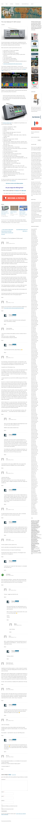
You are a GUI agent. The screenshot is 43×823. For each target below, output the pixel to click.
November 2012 (34, 450)
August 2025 (33, 245)
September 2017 (34, 372)
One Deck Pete (34, 533)
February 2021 (33, 317)
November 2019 (34, 337)
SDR (16, 221)
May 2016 (32, 394)
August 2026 (33, 229)
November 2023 (34, 273)
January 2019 (33, 351)
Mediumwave (33, 532)
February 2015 (33, 414)
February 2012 (33, 462)
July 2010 (32, 488)
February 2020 (33, 333)
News (15, 219)
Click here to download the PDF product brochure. (12, 63)
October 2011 (33, 468)
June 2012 (32, 457)
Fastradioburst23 (35, 527)
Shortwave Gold (34, 541)
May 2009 (32, 505)
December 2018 (33, 352)
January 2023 (33, 286)
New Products (12, 219)
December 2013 (33, 433)
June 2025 (32, 247)
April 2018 (32, 363)
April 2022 (32, 298)
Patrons (11, 3)
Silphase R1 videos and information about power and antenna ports (5, 212)
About (32, 3)
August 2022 (33, 293)
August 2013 (33, 438)
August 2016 (33, 390)
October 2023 (33, 274)
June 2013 (32, 441)
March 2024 (33, 268)
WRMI (39, 552)
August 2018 (33, 358)
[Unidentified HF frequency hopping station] (14, 208)
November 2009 (34, 499)
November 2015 (34, 402)
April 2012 (32, 460)
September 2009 (34, 501)
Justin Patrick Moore (35, 531)
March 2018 (33, 364)
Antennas (36, 520)
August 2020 (33, 325)
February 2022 (33, 301)
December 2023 (33, 272)
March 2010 (33, 493)
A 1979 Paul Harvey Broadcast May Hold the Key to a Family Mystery (36, 221)
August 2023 (33, 277)
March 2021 (33, 316)
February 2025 (33, 253)
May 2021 (32, 313)
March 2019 (33, 348)
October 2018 (33, 355)
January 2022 (33, 303)
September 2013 (34, 437)
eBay (39, 526)
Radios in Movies (34, 536)
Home (2, 3)
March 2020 (33, 332)
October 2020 (33, 323)
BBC (38, 520)
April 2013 (32, 444)
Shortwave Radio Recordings (34, 547)
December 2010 (33, 481)
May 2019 (32, 346)
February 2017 (33, 382)
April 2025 (32, 250)
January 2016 (33, 399)
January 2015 (33, 415)
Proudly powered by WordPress (6, 820)
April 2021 (32, 315)
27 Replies (3, 24)
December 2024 (33, 255)
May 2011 (32, 475)
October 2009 (33, 500)
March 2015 (33, 413)
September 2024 (34, 260)
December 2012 (33, 449)
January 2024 (33, 270)
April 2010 (32, 492)
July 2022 (32, 294)
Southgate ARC (34, 549)
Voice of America (34, 551)
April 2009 (32, 507)
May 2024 (32, 265)
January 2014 (33, 432)
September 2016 (34, 389)
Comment (3, 779)
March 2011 (33, 477)
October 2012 (33, 452)
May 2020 (32, 329)
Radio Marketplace (25, 3)
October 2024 (33, 258)
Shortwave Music (34, 542)
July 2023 (32, 278)
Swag (7, 3)
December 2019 (33, 336)
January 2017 (33, 383)
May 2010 (32, 491)
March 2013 (33, 445)
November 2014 (34, 418)
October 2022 (33, 290)
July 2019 (32, 343)
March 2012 (33, 461)
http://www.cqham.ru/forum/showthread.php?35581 (14, 308)
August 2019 (33, 341)
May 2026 (32, 233)
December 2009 (33, 497)
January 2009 (33, 511)
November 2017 (34, 370)
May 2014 (32, 426)
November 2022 (34, 289)
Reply (2, 297)
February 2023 (33, 285)
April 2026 (32, 234)
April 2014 (32, 427)
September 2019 (34, 340)
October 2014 (33, 419)
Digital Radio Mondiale (35, 525)
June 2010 (32, 489)
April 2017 (32, 379)
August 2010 (33, 487)
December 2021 (33, 304)
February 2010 (33, 495)
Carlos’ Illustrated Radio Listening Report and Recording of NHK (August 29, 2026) (36, 207)
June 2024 (32, 264)
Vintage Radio (36, 550)
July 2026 (32, 230)
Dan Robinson (34, 523)
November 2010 (34, 483)
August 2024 (33, 261)
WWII (32, 553)
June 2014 (32, 425)
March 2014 (33, 429)
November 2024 (34, 257)
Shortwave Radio (19, 219)
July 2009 (32, 504)
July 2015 (32, 407)
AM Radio (32, 520)
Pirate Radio (33, 534)
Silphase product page (7, 122)
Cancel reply (14, 774)
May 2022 (32, 297)
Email (2, 796)
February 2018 (33, 366)
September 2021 (34, 308)
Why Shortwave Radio (34, 552)
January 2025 (33, 254)
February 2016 (33, 398)
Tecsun (38, 550)
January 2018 (33, 367)
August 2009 (33, 503)
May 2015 (32, 410)
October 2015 (33, 403)
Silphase (22, 221)
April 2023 (32, 282)
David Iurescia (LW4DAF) (35, 524)
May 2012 (32, 458)
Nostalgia (37, 532)
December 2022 (33, 288)
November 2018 (34, 354)
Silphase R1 (13, 180)
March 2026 (33, 235)
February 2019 (33, 350)
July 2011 (32, 472)
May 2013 (32, 442)
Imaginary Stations (35, 530)
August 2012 (33, 454)
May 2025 (32, 249)
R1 (14, 221)
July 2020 (32, 327)
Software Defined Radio (6, 222)
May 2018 (32, 362)
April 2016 (32, 395)
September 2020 (34, 324)
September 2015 (34, 405)
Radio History (33, 535)
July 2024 (32, 262)
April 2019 (32, 347)
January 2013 (33, 448)
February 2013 (33, 446)
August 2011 (33, 471)
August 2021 (33, 309)
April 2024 (32, 266)
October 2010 (33, 484)
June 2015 (32, 409)
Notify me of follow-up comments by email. (9, 805)
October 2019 (33, 339)
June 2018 (32, 360)
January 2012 (33, 464)
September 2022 (34, 292)
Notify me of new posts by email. (7, 809)
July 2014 (32, 423)
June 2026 (32, 231)
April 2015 (32, 411)
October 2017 (33, 371)
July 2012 (32, 456)
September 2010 (34, 485)
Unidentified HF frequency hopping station (14, 212)
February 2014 (33, 430)
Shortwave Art (34, 540)
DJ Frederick (34, 526)
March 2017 (33, 380)
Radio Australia (39, 534)
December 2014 (33, 417)
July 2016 (32, 391)
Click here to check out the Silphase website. (14, 183)
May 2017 (32, 378)
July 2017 (32, 375)
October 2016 (33, 387)
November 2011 (34, 466)
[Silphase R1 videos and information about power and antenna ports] (5, 208)
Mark (10, 774)
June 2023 (32, 280)
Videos (32, 550)
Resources (17, 3)
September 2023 (34, 276)
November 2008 (34, 514)
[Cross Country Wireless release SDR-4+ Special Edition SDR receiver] (23, 208)
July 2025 (32, 246)
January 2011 (33, 480)
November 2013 (34, 434)
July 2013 (32, 440)
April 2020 (32, 331)
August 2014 (33, 422)
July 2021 (32, 311)
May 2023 (32, 281)
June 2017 (32, 376)
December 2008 (33, 512)
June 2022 (32, 296)
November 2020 (34, 321)
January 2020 (33, 335)
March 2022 (33, 300)
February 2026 (33, 237)
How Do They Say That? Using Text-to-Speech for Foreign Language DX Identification (36, 203)
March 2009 (33, 508)
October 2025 (33, 242)
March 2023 (33, 284)
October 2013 (33, 436)
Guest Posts (33, 528)
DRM (38, 526)
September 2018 (34, 356)
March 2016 (33, 397)
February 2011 (33, 479)
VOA (39, 550)
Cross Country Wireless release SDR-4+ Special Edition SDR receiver (23, 212)
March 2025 (33, 251)
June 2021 (32, 312)
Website (2, 800)
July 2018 (32, 359)
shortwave (19, 221)
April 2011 (32, 476)
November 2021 (34, 305)
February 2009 (33, 509)
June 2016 (32, 393)
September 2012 (34, 453)
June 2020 (32, 328)
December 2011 (33, 465)
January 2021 (33, 319)
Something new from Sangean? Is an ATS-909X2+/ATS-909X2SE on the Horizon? (36, 211)
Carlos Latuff (34, 522)
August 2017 (33, 374)
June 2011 (32, 473)
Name (2, 791)
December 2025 (33, 239)
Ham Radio (12, 221)
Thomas (18, 222)
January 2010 (33, 496)
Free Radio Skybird (34, 527)
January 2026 (33, 238)
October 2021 (33, 307)
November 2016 (34, 386)
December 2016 (33, 384)
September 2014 (34, 421)
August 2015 (33, 406)
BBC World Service (35, 521)
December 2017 (33, 368)
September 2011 (34, 469)
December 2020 (33, 320)
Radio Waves (33, 537)
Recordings (34, 538)
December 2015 (33, 401)
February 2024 (33, 269)
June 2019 (32, 344)
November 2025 (34, 241)
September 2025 (34, 243)
